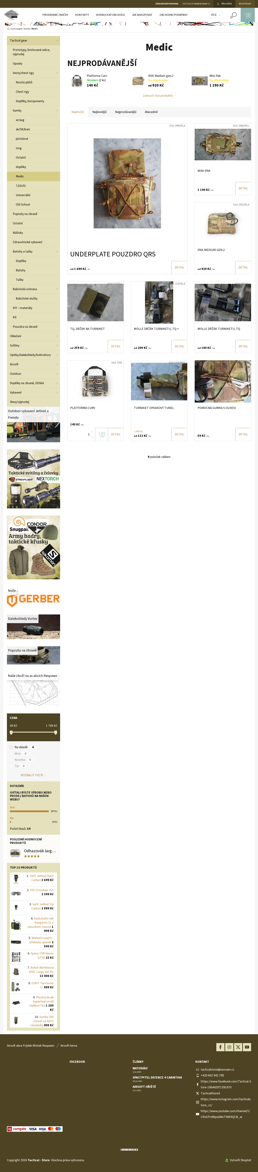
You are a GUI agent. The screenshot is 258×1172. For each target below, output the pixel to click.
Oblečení (15, 336)
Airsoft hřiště (144, 1087)
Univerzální (23, 195)
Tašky (19, 280)
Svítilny (14, 345)
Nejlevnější (99, 112)
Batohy (20, 270)
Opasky (17, 63)
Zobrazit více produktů (158, 95)
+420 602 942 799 (212, 1075)
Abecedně (151, 112)
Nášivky (18, 233)
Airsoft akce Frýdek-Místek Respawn (30, 1045)
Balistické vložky (26, 298)
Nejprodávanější (125, 112)
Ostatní (21, 157)
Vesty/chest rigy (23, 73)
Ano (12, 807)
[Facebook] (220, 1047)
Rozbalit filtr (32, 775)
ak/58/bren (23, 129)
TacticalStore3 (210, 1093)
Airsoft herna (68, 1045)
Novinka (23, 760)
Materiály (140, 1068)
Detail (179, 267)
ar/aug (20, 120)
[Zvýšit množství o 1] (92, 432)
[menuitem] (55, 15)
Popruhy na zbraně (25, 214)
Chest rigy (22, 92)
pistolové (22, 139)
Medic (20, 176)
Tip (19, 766)
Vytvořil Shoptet (240, 1160)
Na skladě (24, 747)
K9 (14, 317)
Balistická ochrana (25, 289)
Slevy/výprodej (19, 402)
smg (19, 148)
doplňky (21, 167)
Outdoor (15, 374)
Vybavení (15, 392)
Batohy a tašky (22, 251)
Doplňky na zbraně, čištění (27, 383)
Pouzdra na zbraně (25, 327)
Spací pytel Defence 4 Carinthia (157, 1077)
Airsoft (14, 364)
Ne (12, 818)
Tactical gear (18, 40)
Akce (20, 753)
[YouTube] (247, 1047)
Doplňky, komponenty (30, 101)
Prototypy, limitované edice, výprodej (31, 52)
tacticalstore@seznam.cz (217, 1069)
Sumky (17, 110)
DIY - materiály (22, 308)
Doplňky (21, 261)
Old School (23, 204)
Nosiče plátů (24, 82)
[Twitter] (238, 1047)
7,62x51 (21, 186)
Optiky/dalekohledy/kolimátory (30, 355)
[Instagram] (229, 1047)
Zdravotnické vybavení (27, 242)
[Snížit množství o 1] (92, 436)
